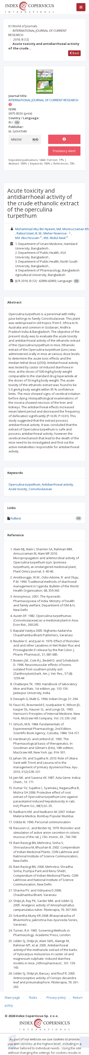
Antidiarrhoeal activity (57, 484)
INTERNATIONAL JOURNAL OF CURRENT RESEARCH (37, 32)
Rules (33, 997)
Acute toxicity (18, 489)
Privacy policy (56, 997)
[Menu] (80, 7)
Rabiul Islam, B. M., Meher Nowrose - (42, 233)
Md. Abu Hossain (27, 238)
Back (75, 53)
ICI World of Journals (22, 26)
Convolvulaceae (40, 489)
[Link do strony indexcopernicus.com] (44, 1024)
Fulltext (16, 518)
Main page (12, 997)
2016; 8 (21, 39)
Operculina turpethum (24, 484)
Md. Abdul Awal (55, 238)
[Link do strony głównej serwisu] (29, 7)
